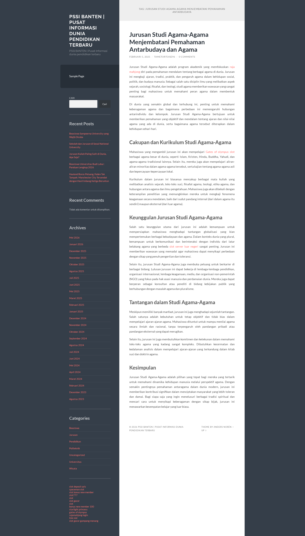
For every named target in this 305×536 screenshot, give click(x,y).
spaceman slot (76, 489)
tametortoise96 (164, 57)
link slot (73, 517)
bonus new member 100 (81, 506)
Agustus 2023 (76, 399)
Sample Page (76, 76)
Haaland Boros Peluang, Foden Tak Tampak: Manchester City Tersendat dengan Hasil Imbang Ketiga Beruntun (89, 177)
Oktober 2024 (76, 331)
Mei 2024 (74, 365)
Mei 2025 (74, 291)
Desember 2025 (77, 251)
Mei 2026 (74, 237)
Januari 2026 (76, 244)
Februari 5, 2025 (139, 57)
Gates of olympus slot (220, 152)
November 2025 (77, 257)
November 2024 (77, 325)
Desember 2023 (77, 392)
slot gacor (74, 500)
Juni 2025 (74, 284)
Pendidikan (75, 441)
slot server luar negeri (183, 246)
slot (71, 498)
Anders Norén (223, 427)
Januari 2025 (76, 311)
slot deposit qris (77, 486)
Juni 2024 (74, 358)
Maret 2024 (75, 378)
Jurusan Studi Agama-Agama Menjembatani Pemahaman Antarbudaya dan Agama (168, 42)
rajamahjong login (78, 515)
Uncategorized (77, 455)
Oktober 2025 (76, 264)
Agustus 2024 (76, 345)
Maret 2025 (75, 298)
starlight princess (78, 509)
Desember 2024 (77, 318)
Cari (72, 98)
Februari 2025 (76, 304)
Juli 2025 (74, 277)
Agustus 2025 (76, 271)
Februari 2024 (76, 385)
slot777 (73, 495)
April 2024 (75, 372)
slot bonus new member (81, 492)
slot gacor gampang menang (83, 520)
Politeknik (74, 448)
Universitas (75, 461)
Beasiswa (74, 428)
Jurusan (73, 434)
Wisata (73, 468)
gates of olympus (78, 512)
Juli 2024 (74, 351)
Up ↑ (204, 430)
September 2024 (78, 338)
